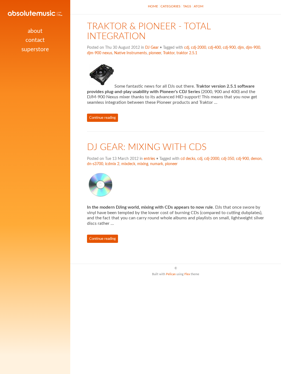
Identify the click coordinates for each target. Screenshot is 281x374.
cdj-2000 (198, 48)
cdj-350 (227, 159)
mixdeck (128, 164)
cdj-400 (214, 48)
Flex (187, 274)
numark (156, 164)
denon (256, 159)
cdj (186, 48)
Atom (198, 6)
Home (153, 6)
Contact (35, 40)
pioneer (155, 53)
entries (149, 159)
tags (187, 6)
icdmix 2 (112, 164)
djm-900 (253, 48)
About (35, 31)
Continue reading (102, 118)
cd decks (188, 159)
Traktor (169, 53)
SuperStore (35, 49)
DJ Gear (152, 48)
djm (241, 48)
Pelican (171, 274)
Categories (171, 6)
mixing (142, 164)
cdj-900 (229, 48)
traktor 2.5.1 (186, 53)
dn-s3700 (95, 164)
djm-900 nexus (99, 53)
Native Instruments (130, 53)
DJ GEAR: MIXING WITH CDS (147, 147)
